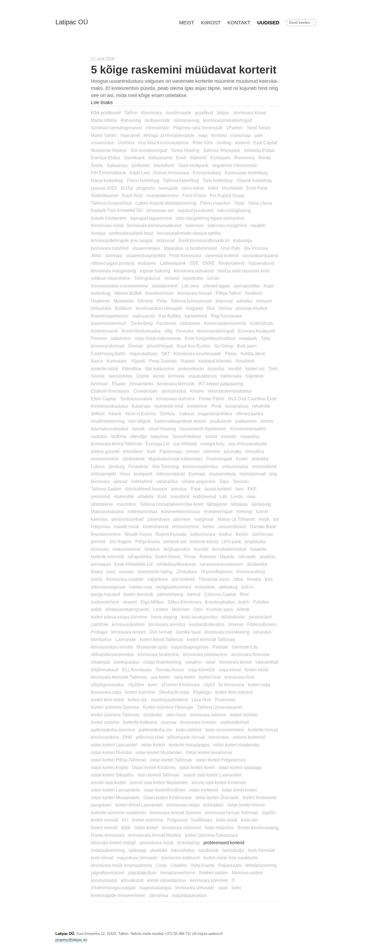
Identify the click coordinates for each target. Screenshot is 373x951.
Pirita (162, 300)
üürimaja (113, 255)
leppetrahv (193, 278)
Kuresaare (116, 360)
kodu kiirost (102, 857)
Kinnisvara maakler (125, 579)
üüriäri (213, 278)
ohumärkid (232, 188)
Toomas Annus (169, 669)
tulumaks (232, 451)
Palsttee (261, 601)
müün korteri (146, 827)
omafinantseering (108, 421)
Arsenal (235, 624)
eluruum (264, 300)
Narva (97, 360)
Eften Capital (103, 398)
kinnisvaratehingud (215, 330)
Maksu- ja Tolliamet (236, 519)
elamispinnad (252, 473)
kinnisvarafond (250, 571)
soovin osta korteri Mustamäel (159, 782)
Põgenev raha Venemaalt (197, 127)
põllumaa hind (150, 737)
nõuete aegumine (198, 481)
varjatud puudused (195, 210)
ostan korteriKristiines (164, 789)
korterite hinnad (263, 729)
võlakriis (146, 496)
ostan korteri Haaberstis (236, 744)
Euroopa (197, 473)
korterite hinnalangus (189, 744)
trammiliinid (196, 315)
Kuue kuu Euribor (194, 345)
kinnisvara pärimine (209, 880)
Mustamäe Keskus (109, 150)
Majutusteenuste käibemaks (175, 458)
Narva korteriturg (107, 180)
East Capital (265, 142)
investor (228, 436)
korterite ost (175, 541)
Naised (188, 360)
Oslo (198, 609)
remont (192, 451)
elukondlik (124, 496)
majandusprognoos (190, 646)
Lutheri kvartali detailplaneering (165, 203)
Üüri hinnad (160, 631)
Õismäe (135, 345)
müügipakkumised (173, 586)
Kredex (197, 390)
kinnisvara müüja (183, 804)
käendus (99, 519)
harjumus (159, 436)
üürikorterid (133, 458)
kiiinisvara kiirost (235, 661)
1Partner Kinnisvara (180, 684)
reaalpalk (248, 338)
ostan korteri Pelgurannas (221, 759)
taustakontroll (165, 285)
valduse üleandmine (110, 278)
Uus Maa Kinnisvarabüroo (163, 142)
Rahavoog (131, 120)
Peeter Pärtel (211, 398)
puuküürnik (221, 421)
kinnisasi (99, 383)
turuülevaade (178, 112)
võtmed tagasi (216, 285)
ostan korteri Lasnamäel (114, 744)
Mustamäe (124, 300)
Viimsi (190, 556)
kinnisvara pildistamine (205, 654)
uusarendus (102, 142)
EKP (252, 488)
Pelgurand (177, 819)
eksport (130, 601)
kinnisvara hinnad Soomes (175, 812)
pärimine (181, 519)
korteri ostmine (105, 722)
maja (203, 135)
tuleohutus (219, 737)
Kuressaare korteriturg (246, 172)
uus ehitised (185, 443)
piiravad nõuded (251, 308)
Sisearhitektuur (187, 436)
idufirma (118, 436)
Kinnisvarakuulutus (109, 406)
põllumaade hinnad (186, 737)
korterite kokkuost (140, 722)
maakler (258, 225)
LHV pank (231, 541)
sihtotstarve (102, 504)
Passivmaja (170, 451)
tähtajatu (239, 504)
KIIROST (211, 22)
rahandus (262, 631)
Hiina (125, 473)
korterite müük (104, 368)
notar (210, 661)
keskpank (143, 473)
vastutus (99, 436)
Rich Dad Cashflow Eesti (252, 398)
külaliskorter (233, 616)
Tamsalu (241, 481)
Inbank (115, 413)
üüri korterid (183, 579)
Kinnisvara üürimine (175, 398)
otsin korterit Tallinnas (158, 774)
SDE (194, 263)
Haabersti (100, 300)
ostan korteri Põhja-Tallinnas (118, 759)
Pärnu (231, 353)
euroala (126, 571)
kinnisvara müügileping (113, 270)
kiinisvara (100, 481)
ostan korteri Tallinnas (171, 759)
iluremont (194, 225)
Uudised (268, 22)
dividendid (257, 564)
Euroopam (220, 157)
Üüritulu (167, 413)
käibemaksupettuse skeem (180, 421)
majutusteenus (202, 375)
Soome (98, 375)
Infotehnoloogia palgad (113, 887)
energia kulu (212, 443)
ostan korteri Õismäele (217, 797)
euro (110, 571)
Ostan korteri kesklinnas (209, 752)
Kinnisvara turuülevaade (197, 353)
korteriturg (100, 293)
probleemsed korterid (223, 842)
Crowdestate (145, 390)
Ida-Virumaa (256, 248)
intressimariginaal (108, 586)
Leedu (237, 496)
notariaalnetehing (108, 850)
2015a (126, 188)
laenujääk (168, 188)
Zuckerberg (142, 323)
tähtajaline (217, 504)
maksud (186, 413)
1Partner (234, 127)
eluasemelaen (146, 248)
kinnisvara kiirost (249, 112)
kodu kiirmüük (261, 850)
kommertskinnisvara (180, 511)
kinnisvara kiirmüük (175, 383)
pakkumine (246, 421)
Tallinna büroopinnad (191, 300)
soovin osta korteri (108, 782)
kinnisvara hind (239, 677)
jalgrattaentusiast (107, 872)
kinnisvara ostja (106, 692)
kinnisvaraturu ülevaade (159, 308)
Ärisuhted (244, 360)
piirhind (98, 541)
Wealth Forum (138, 534)
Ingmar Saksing (155, 270)
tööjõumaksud (104, 669)
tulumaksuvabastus (109, 428)
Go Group (223, 345)
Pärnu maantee (215, 203)
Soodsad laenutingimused (116, 127)
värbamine (190, 323)
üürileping (261, 504)
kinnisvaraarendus (200, 466)
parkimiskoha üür (155, 729)
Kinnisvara (151, 112)
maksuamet (143, 315)
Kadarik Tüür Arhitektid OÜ (117, 210)
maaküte (258, 549)
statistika (259, 458)
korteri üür (137, 699)
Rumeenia (244, 157)
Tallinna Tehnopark (221, 150)
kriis (269, 579)
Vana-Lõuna (260, 203)
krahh (243, 601)
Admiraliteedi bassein (146, 488)
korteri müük (256, 669)
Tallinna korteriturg (181, 180)
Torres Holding (185, 150)
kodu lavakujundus (199, 616)
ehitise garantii (105, 451)
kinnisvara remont (128, 631)
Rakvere (208, 556)
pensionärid (260, 616)
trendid (235, 368)
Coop (161, 865)
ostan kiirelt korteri (239, 789)
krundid (201, 549)
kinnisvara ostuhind (110, 248)
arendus (179, 488)
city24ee (136, 684)
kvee (152, 684)
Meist (186, 22)
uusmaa (168, 722)
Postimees (225, 699)
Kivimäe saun (219, 609)
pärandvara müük (156, 842)
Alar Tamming (165, 466)
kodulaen (147, 263)
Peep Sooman (163, 360)
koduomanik (160, 157)
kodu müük (226, 819)
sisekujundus (126, 661)
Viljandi (138, 360)
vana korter (184, 677)
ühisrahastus (173, 390)
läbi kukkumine (159, 368)
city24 (209, 684)
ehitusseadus (235, 466)
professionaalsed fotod (131, 233)
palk (258, 135)
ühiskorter (152, 714)
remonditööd (264, 466)
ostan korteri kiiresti (246, 804)
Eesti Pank (256, 188)
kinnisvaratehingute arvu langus (122, 240)
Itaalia (97, 571)
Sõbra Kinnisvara (184, 601)
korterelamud (155, 526)
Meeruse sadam (247, 872)
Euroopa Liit (157, 443)
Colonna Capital (220, 594)
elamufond (163, 165)
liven (236, 887)
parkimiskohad (234, 722)
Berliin (242, 534)
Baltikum (123, 308)
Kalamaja (141, 406)
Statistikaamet (104, 195)
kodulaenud (204, 496)
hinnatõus (254, 451)
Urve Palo (230, 248)
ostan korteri (153, 744)
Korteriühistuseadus (141, 330)
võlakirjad (100, 661)
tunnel (262, 511)
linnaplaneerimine (177, 872)
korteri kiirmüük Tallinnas (211, 639)
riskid (213, 188)
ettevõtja (138, 436)
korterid (242, 142)
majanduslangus (155, 887)
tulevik (138, 428)
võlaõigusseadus (107, 684)
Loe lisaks (102, 102)
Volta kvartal (202, 865)
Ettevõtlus (131, 368)
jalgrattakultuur (142, 872)
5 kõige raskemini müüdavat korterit (183, 70)
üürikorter (140, 165)
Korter (242, 458)
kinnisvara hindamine (158, 654)
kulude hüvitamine (108, 218)
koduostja (242, 240)
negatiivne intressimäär (234, 165)
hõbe (238, 579)
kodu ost (249, 819)
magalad (194, 308)
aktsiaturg (228, 586)
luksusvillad (266, 661)
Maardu (227, 556)
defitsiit (98, 413)
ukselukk (158, 850)
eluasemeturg (222, 473)
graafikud (204, 112)
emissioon (205, 586)
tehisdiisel (133, 451)
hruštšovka (201, 819)
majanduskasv (143, 353)
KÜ (125, 819)
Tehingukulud (147, 278)
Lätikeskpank (173, 263)
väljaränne (157, 579)
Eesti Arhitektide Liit (133, 564)
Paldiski (220, 646)
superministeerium (109, 323)
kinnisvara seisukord (194, 270)
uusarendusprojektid (145, 255)
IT (233, 880)
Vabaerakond (261, 263)
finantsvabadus (220, 601)
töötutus (152, 549)
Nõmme (145, 300)
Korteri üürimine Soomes (115, 707)
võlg (168, 330)
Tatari (239, 203)
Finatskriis (138, 466)
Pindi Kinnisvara (185, 255)
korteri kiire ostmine (234, 692)
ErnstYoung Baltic (108, 353)
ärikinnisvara (202, 534)
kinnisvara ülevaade (194, 887)
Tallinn (131, 112)
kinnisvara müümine (181, 827)
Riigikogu (202, 692)
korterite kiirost (204, 541)
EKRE (209, 263)
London (160, 609)
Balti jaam (246, 345)
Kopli (269, 285)
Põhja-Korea (147, 541)
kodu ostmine (189, 729)
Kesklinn (253, 293)
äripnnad (224, 300)
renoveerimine (105, 458)
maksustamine (127, 549)
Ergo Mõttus (152, 601)
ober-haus (176, 714)
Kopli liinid (132, 195)
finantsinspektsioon (109, 315)
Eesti (181, 157)
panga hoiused (105, 594)
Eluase (119, 383)
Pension (99, 338)
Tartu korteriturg (218, 180)
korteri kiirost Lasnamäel (139, 804)
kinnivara (100, 549)
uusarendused (232, 526)
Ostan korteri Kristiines (154, 767)
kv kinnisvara (231, 684)
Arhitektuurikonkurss (176, 564)
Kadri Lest (139, 172)
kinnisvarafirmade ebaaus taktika (189, 233)
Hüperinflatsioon (217, 571)
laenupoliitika (247, 285)
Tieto (273, 368)
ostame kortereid (249, 737)
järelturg (117, 466)
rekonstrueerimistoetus (230, 390)
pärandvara (158, 519)
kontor (211, 436)
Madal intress (104, 120)
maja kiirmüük (201, 669)
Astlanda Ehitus (259, 150)
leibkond (198, 157)
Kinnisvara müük (107, 225)
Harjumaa (100, 526)
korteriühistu (262, 323)
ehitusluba (101, 308)
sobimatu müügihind (227, 225)
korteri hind (210, 677)
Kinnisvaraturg (207, 172)
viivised (171, 278)
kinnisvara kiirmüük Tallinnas (119, 677)
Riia (211, 308)
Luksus (98, 466)
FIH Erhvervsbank (108, 172)
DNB (127, 737)
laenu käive (193, 188)
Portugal (99, 631)
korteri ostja (259, 684)
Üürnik (142, 375)
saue (223, 887)
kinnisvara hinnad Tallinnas (231, 812)
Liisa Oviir (201, 699)
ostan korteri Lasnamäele (115, 789)
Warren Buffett (127, 293)
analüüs (267, 556)
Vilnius (225, 308)
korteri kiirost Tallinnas (161, 639)
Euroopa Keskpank (256, 330)
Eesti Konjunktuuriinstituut (210, 338)
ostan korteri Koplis (109, 767)
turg (273, 473)
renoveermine (185, 526)
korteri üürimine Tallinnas (115, 714)
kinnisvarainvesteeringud (227, 120)
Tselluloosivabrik (136, 398)
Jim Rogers (120, 541)
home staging (164, 616)
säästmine (121, 338)
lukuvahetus (182, 850)
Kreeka (254, 579)
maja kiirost (230, 669)
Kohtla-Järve (253, 353)
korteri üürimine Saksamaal (211, 835)
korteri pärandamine (166, 880)
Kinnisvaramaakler (248, 428)
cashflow (99, 624)
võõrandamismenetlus (112, 654)
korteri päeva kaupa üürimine (119, 616)
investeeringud (218, 511)
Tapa (224, 481)
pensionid (100, 496)
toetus (208, 526)
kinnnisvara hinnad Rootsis (154, 835)
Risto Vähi (203, 142)
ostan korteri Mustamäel (159, 752)
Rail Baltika (169, 315)
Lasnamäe (126, 639)
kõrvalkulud (132, 880)
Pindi (216, 406)
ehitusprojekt (103, 473)
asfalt (96, 609)
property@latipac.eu (71, 940)
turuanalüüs (236, 406)
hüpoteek (254, 375)
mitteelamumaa (142, 511)
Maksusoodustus (107, 511)
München (181, 609)
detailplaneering (261, 865)
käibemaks (231, 375)
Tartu (265, 338)
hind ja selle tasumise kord (243, 270)
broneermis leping (155, 571)
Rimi (244, 594)
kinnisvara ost (160, 210)
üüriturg (224, 142)
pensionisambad (127, 519)
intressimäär (157, 127)
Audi (151, 451)
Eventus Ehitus (105, 157)
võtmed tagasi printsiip (112, 263)
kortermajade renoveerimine (118, 895)
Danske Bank (263, 526)
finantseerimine (106, 534)
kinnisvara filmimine (250, 654)
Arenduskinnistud (229, 549)
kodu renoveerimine (225, 729)
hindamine (197, 406)
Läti (223, 496)
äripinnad (165, 240)
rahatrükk (261, 406)
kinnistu (218, 135)
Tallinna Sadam (106, 488)
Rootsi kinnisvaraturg (258, 827)
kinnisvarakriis (105, 737)
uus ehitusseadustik (247, 443)
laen (239, 488)
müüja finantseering (162, 661)
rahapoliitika (140, 556)
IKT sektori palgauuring (220, 383)
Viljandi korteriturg (254, 180)
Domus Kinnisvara (171, 172)
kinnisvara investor (198, 722)
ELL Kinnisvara (137, 669)
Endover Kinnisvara (110, 390)
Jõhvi (96, 255)
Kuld (162, 496)
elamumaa (240, 135)
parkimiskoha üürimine (113, 729)
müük (264, 519)
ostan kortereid (203, 789)
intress (266, 421)
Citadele (178, 865)
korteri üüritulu (243, 714)
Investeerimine (159, 293)
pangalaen (101, 804)
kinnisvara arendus (167, 624)
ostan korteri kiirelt (197, 767)
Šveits (97, 165)
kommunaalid (104, 880)
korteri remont (104, 827)
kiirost (158, 375)
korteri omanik (104, 819)
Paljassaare (229, 865)
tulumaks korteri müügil (113, 842)
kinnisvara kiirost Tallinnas (116, 443)
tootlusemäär (157, 120)
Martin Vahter (104, 135)
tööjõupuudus (177, 549)
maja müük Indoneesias (158, 338)
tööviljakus (101, 639)
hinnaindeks (141, 383)
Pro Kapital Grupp (227, 195)
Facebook (166, 323)
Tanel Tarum (258, 127)
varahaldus (167, 481)
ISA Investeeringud (149, 150)
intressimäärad (170, 473)
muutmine (126, 504)
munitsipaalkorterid (169, 699)
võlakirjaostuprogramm (127, 609)
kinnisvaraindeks (128, 624)
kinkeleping (188, 842)
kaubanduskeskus (206, 624)
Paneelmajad (219, 458)
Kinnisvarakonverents (225, 323)
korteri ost (254, 368)
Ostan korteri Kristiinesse (167, 797)
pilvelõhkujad (160, 345)
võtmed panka (249, 413)
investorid (179, 496)
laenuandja (233, 850)
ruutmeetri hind (168, 406)
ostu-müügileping (234, 210)
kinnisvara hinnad (194, 293)
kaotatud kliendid (215, 360)
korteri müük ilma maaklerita (230, 857)
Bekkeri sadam (213, 872)
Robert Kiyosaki (171, 534)
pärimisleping (170, 594)
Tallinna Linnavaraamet (219, 707)
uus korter (160, 677)
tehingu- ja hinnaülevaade (169, 135)
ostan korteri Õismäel (111, 752)
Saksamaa (117, 165)
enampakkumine (162, 195)
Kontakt (238, 22)
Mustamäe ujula (152, 646)
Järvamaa (158, 895)
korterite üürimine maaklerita (118, 812)
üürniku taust (188, 631)
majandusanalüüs (189, 895)
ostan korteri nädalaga (240, 767)
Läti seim (190, 285)
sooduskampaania (260, 255)
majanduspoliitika (215, 413)
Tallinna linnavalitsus (111, 203)
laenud (193, 594)
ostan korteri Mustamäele (115, 797)
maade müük (126, 526)
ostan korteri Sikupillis (112, 774)
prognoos (146, 188)
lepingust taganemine (151, 218)
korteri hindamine (259, 797)
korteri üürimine (140, 692)
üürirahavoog (186, 120)
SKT (165, 353)
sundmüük (208, 850)
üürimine (211, 451)
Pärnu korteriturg (143, 180)
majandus (249, 436)
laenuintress (120, 375)
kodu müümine (219, 827)
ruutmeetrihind (105, 601)
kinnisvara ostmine (208, 714)
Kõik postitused (106, 112)
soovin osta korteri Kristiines (218, 782)
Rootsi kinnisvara (108, 835)
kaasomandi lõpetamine (203, 428)
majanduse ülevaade (137, 857)
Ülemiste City (245, 646)
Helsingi (244, 511)
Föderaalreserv (262, 624)
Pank (196, 488)
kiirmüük (176, 375)
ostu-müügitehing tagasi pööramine (210, 218)
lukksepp (137, 850)
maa (251, 496)
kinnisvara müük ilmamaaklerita (121, 865)
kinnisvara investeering (227, 631)
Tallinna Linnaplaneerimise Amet (171, 504)
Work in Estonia (140, 413)
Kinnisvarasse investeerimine (119, 285)
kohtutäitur (213, 804)
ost (276, 519)
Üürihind (126, 142)
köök (126, 827)
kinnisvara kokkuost (180, 857)
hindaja (98, 233)
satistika (244, 300)
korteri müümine (147, 819)
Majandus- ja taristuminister (190, 248)
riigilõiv (269, 812)
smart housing (162, 428)
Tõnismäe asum (214, 579)
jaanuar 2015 (104, 188)
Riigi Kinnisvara (226, 315)
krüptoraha (255, 541)
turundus (216, 368)
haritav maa (140, 586)
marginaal (204, 519)
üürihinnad (262, 534)
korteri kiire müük (107, 699)
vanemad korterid (222, 255)
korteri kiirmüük (138, 594)
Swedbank (134, 157)
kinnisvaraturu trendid (112, 646)
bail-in (247, 586)
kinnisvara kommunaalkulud (154, 225)
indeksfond (141, 481)
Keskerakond (231, 263)
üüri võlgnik (139, 421)
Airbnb (243, 609)
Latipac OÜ (71, 22)
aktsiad (120, 481)
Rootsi (264, 157)
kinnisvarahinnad (107, 345)
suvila (96, 579)
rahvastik (247, 556)
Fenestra (185, 330)
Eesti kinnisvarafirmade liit (204, 240)
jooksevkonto (191, 368)
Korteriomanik (104, 330)
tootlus (225, 534)
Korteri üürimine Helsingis (168, 707)
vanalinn (193, 661)
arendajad (101, 564)
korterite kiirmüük (107, 556)
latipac (223, 112)
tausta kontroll (218, 488)
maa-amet (130, 135)
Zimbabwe (186, 571)
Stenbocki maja (174, 692)
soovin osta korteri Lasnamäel (212, 774)
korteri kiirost (167, 556)
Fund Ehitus (194, 195)
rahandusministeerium (221, 564)
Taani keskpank (193, 165)
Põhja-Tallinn (228, 293)
